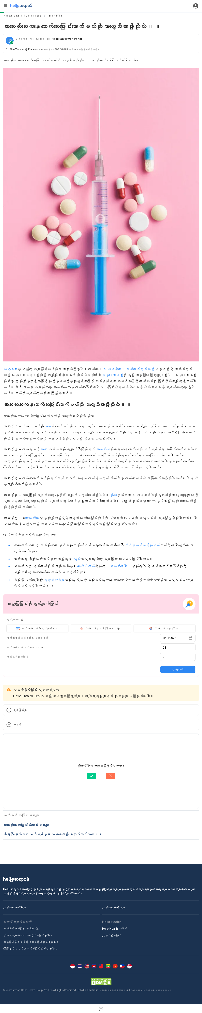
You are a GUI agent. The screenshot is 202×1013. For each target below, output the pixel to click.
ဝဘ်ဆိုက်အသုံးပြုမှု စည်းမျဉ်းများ (21, 928)
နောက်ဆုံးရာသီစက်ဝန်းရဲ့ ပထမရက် (27, 638)
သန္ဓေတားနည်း (112, 375)
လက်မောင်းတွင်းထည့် (140, 369)
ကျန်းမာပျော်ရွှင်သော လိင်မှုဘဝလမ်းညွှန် (22, 15)
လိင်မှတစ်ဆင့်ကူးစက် (142, 545)
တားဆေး (47, 426)
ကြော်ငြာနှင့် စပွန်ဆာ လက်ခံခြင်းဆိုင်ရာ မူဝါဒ (30, 948)
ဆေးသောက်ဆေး (32, 518)
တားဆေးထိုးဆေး (102, 449)
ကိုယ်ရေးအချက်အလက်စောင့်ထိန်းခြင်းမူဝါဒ (27, 935)
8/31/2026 (169, 638)
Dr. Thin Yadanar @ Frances (21, 49)
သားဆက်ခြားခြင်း (55, 15)
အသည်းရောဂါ (118, 566)
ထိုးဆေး (113, 495)
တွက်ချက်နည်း (15, 619)
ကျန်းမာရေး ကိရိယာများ (113, 907)
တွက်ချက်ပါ (177, 669)
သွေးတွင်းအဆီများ (54, 580)
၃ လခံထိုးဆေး (112, 369)
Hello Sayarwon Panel (67, 38)
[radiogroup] (101, 628)
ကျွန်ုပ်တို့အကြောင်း (111, 935)
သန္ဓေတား (10, 369)
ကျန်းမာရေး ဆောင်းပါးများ (14, 907)
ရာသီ (76, 559)
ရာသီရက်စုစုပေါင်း (17, 656)
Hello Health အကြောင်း (114, 928)
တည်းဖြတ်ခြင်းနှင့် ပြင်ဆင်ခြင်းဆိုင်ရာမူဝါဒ (31, 942)
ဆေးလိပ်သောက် (85, 566)
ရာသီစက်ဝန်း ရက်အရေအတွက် (25, 647)
